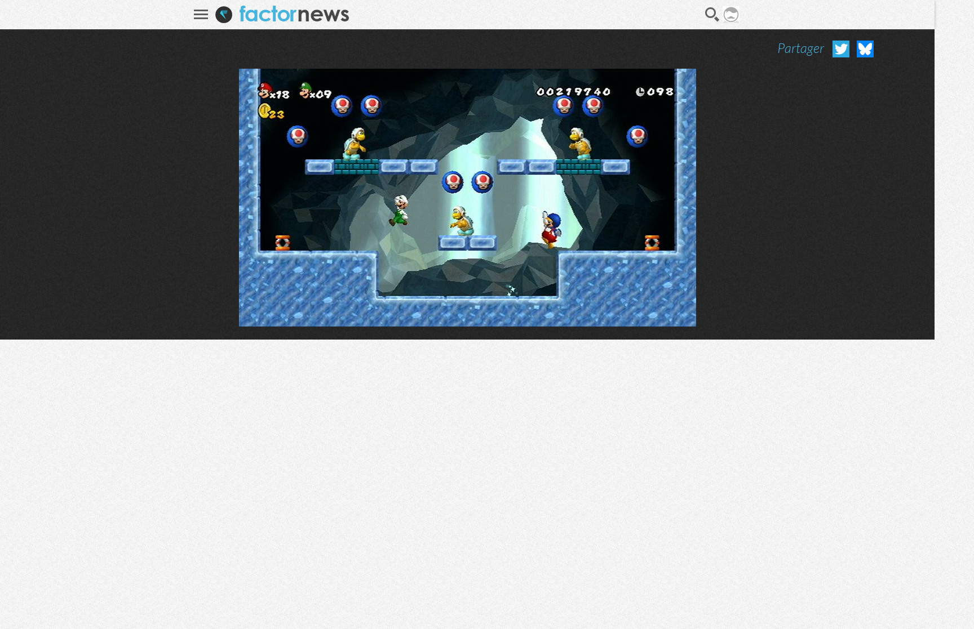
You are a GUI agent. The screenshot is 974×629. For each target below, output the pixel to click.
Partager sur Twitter (841, 49)
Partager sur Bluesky (865, 49)
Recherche (712, 14)
